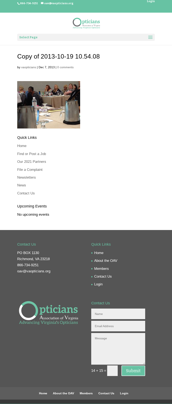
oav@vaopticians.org (33, 271)
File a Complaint (30, 170)
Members (101, 269)
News (21, 185)
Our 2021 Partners (31, 162)
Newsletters (26, 177)
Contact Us (26, 193)
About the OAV (105, 261)
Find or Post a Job (31, 154)
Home (21, 146)
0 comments (65, 67)
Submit (133, 370)
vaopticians (28, 67)
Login (151, 1)
